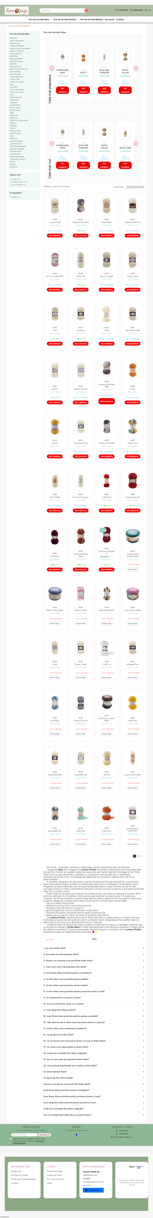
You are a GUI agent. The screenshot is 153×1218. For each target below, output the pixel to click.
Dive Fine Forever (17, 92)
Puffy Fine (13, 118)
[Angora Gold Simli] (133, 206)
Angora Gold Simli (17, 51)
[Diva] (55, 314)
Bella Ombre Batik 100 (18, 69)
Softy (12, 136)
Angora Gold (14, 43)
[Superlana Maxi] (62, 57)
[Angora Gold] (55, 206)
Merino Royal (15, 108)
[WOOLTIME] (125, 133)
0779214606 (123, 1131)
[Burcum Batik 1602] (55, 260)
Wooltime (13, 167)
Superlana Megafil (17, 149)
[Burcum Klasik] (107, 260)
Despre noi (16, 1171)
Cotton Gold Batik (17, 82)
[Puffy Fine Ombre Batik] (107, 702)
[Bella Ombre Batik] (55, 594)
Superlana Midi (15, 151)
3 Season (13, 38)
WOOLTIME (125, 148)
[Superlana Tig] (81, 758)
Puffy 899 (80, 831)
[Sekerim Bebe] (81, 370)
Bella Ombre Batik (54, 610)
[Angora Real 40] (133, 481)
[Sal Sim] (55, 370)
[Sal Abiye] (55, 537)
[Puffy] (107, 314)
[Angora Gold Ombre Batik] (133, 536)
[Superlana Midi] (55, 758)
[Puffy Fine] (107, 813)
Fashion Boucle (16, 97)
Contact (120, 19)
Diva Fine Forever (104, 71)
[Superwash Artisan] (133, 758)
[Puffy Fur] (107, 648)
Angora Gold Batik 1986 (106, 385)
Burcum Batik (15, 72)
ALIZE (14, 197)
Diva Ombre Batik (17, 90)
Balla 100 (13, 64)
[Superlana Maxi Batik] (81, 536)
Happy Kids (14, 100)
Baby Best (14, 56)
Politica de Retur (54, 1175)
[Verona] (107, 758)
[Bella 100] (81, 260)
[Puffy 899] (81, 813)
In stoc (14, 179)
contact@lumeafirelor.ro (123, 1137)
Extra (12, 95)
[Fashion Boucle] (81, 703)
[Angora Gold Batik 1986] (107, 368)
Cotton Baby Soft (16, 77)
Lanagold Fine (15, 105)
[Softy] (83, 58)
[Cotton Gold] (133, 260)
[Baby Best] (107, 206)
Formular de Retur (55, 1179)
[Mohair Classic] (81, 648)
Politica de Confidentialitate (23, 1179)
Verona (12, 164)
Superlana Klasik (16, 141)
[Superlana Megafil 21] (107, 535)
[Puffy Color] (125, 57)
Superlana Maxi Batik (18, 146)
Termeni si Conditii (19, 1175)
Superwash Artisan (17, 156)
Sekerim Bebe (15, 133)
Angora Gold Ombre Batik (20, 48)
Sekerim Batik (15, 131)
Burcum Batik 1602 (54, 276)
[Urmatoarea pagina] (141, 856)
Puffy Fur (13, 123)
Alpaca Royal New (17, 41)
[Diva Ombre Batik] (133, 594)
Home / (11, 26)
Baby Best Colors (16, 61)
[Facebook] (76, 1135)
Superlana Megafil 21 (106, 552)
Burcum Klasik (15, 74)
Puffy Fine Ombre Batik (19, 120)
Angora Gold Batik (17, 46)
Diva (11, 84)
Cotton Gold (14, 79)
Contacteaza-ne (95, 1190)
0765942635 (123, 1134)
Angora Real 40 (16, 53)
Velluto (12, 162)
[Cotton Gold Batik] (107, 427)
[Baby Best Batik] (107, 594)
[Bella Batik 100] (55, 813)
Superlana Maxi (16, 144)
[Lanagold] (81, 314)
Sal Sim (13, 128)
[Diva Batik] (55, 703)
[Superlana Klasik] (133, 314)
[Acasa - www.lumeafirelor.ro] (17, 11)
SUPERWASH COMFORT (132, 830)
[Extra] (55, 648)
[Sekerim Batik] (81, 594)
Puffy (12, 113)
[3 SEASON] (107, 481)
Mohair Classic (15, 110)
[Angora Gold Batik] (81, 206)
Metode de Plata (54, 1171)
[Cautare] (86, 10)
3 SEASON (106, 497)
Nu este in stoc (17, 182)
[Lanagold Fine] (133, 648)
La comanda (17, 185)
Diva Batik (14, 87)
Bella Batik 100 (15, 66)
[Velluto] (55, 427)
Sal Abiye (13, 126)
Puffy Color (14, 115)
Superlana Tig (15, 154)
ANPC (49, 1183)
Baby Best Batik (16, 59)
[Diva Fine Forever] (104, 57)
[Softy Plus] (133, 703)
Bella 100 (81, 276)
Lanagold (13, 102)
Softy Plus (13, 138)
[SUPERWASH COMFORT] (133, 812)
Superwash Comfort (17, 159)
